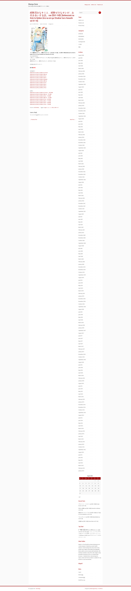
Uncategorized (81, 41)
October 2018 (81, 304)
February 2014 (81, 431)
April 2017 (80, 343)
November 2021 (81, 206)
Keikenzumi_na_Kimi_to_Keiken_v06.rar (38, 77)
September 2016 (82, 359)
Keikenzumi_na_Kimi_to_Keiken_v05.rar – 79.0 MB (40, 95)
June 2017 (80, 338)
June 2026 (80, 60)
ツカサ (90, 533)
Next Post (72, 119)
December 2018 (81, 298)
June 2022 (80, 187)
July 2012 (80, 454)
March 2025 (81, 100)
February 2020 (81, 261)
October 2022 (81, 177)
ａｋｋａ (80, 537)
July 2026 (80, 57)
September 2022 (82, 179)
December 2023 (81, 140)
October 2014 (81, 409)
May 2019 (80, 285)
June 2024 (80, 124)
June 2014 (80, 420)
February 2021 (81, 230)
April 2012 (80, 462)
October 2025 (81, 81)
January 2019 (81, 296)
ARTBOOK (80, 33)
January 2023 (81, 169)
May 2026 (80, 63)
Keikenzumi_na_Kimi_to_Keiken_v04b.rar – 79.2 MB (40, 94)
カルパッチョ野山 (50, 107)
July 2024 (80, 121)
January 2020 (81, 264)
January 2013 (81, 444)
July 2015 (80, 386)
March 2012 (81, 465)
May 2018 (80, 317)
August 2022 (81, 182)
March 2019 (81, 290)
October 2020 (81, 240)
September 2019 (82, 274)
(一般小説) (81, 530)
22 (95, 488)
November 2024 (81, 110)
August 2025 (81, 87)
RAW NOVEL (81, 39)
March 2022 (81, 195)
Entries (80, 574)
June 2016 (80, 367)
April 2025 (80, 97)
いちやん (90, 531)
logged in (37, 114)
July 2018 (80, 312)
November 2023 (81, 142)
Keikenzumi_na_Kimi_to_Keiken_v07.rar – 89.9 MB (40, 99)
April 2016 (80, 372)
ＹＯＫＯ (99, 535)
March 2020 (81, 259)
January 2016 (81, 380)
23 (98, 488)
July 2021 (80, 216)
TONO (85, 531)
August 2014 (81, 415)
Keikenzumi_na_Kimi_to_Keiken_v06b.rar (38, 81)
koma (94, 530)
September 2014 (82, 412)
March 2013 (81, 439)
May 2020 (80, 253)
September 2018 (82, 306)
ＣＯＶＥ (92, 535)
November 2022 (81, 174)
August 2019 (81, 277)
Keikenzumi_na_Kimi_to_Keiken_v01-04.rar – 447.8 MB (41, 92)
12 (86, 485)
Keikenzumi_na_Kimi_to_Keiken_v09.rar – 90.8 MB (40, 102)
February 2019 (81, 293)
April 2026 (80, 65)
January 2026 (81, 73)
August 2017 (81, 333)
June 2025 (80, 92)
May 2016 (80, 370)
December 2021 (81, 203)
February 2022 (81, 198)
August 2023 (81, 150)
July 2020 (80, 248)
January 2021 (81, 232)
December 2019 (81, 267)
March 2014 (81, 428)
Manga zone (87, 4)
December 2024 (81, 108)
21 (92, 488)
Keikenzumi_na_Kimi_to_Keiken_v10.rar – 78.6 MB (40, 104)
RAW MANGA (36, 107)
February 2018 (81, 325)
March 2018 (81, 322)
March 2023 (81, 163)
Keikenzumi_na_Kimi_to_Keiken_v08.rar (38, 84)
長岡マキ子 (56, 107)
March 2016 (81, 375)
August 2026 (81, 55)
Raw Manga (38, 588)
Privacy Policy (81, 25)
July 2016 (80, 364)
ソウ (85, 533)
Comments (81, 577)
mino (97, 530)
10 (80, 485)
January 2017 (81, 351)
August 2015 (81, 383)
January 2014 (81, 433)
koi (92, 530)
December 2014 (81, 404)
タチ (87, 533)
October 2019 (81, 272)
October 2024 (81, 113)
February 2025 (81, 102)
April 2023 (80, 161)
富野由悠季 (81, 535)
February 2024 (81, 134)
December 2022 (81, 171)
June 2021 (80, 219)
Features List (100, 4)
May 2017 (80, 341)
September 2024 (82, 116)
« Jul (79, 497)
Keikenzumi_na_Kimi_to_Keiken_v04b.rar (38, 74)
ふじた (94, 531)
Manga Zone (33, 4)
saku (99, 530)
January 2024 (81, 137)
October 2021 (81, 208)
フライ (93, 533)
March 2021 (81, 227)
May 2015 (80, 391)
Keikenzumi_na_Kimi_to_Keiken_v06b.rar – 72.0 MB (40, 97)
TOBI (83, 531)
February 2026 (81, 71)
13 (89, 485)
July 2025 (80, 89)
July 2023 (80, 153)
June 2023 (80, 155)
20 (89, 488)
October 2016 (81, 357)
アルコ (96, 531)
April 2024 (80, 129)
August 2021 (81, 214)
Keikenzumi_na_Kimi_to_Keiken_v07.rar (38, 82)
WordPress (100, 588)
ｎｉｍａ (84, 537)
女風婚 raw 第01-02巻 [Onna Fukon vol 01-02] (88, 521)
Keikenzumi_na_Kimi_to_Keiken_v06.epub (38, 79)
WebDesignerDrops (94, 588)
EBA (87, 530)
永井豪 (85, 535)
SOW (79, 531)
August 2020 (81, 245)
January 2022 (81, 200)
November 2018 (81, 301)
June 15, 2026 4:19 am (34, 24)
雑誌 (79, 47)
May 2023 (80, 158)
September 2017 (82, 330)
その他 (79, 44)
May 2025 (80, 95)
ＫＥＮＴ (95, 535)
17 (80, 488)
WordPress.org (81, 580)
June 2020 (80, 251)
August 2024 (81, 118)
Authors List (93, 4)
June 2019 (80, 282)
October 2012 (81, 447)
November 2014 (81, 407)
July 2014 (80, 417)
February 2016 (81, 378)
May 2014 (80, 423)
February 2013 (81, 441)
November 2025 (81, 79)
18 (83, 488)
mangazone (51, 24)
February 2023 (81, 166)
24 (80, 490)
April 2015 (80, 394)
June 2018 (80, 314)
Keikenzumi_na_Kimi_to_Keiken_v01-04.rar (39, 72)
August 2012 (81, 452)
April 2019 (80, 288)
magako (45, 107)
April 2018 (80, 319)
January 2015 (81, 402)
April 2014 (80, 425)
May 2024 (80, 126)
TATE (81, 531)
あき (88, 531)
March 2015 (81, 396)
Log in (79, 572)
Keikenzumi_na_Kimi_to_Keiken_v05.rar (38, 76)
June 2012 (80, 457)
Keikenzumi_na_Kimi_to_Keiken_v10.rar (38, 87)
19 (86, 488)
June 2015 (80, 388)
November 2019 (81, 269)
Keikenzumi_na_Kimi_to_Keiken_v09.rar (38, 86)
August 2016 (81, 362)
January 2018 (81, 327)
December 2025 (81, 76)
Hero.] (89, 530)
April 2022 (80, 192)
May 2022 (80, 190)
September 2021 (82, 211)
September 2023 (82, 147)
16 (98, 485)
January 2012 (81, 470)
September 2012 (82, 449)
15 (95, 485)
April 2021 (80, 224)
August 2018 (81, 309)
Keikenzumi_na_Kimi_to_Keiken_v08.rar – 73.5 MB (40, 100)
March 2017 (81, 346)
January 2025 (81, 105)
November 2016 (81, 354)
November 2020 (81, 237)
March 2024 (81, 132)
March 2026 (81, 68)
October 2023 (81, 145)
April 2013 (80, 436)
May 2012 (80, 460)
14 (92, 485)
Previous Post (33, 119)
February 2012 (81, 468)
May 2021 (80, 222)
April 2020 (80, 256)
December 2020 (81, 235)
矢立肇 (88, 535)
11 (83, 485)
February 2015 (81, 399)
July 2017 (80, 335)
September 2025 (82, 84)
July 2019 (80, 280)
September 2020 (82, 243)
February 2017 (81, 349)
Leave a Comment (43, 24)
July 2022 (80, 185)
